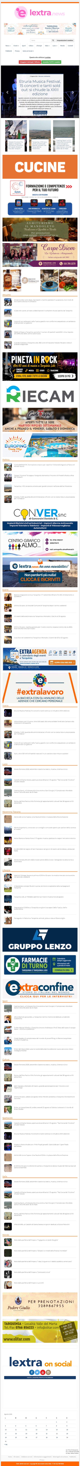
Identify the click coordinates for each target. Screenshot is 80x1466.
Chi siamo (16, 1457)
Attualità (6, 295)
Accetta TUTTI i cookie (51, 62)
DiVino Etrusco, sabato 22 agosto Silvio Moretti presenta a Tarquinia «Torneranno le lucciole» (44, 1097)
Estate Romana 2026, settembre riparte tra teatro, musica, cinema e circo (63, 144)
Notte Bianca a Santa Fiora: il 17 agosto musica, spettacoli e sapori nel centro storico (45, 838)
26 (26, 1437)
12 (26, 1430)
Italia (46, 46)
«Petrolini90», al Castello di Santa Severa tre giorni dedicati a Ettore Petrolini (41, 1224)
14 (46, 1430)
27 (36, 1437)
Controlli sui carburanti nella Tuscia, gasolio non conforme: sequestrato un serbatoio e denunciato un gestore (44, 322)
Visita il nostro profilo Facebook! (40, 1377)
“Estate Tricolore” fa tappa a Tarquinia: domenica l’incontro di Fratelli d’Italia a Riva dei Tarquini (44, 476)
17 (5, 1434)
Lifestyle (39, 46)
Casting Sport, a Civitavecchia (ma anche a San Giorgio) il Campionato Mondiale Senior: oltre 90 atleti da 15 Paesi (16, 145)
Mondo (62, 46)
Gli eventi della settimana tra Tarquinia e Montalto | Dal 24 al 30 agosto (40, 616)
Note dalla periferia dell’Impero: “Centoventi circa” (32, 1272)
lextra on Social (28, 51)
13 (36, 1430)
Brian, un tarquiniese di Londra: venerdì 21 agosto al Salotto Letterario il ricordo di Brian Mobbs (43, 1108)
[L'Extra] (40, 12)
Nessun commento (44, 70)
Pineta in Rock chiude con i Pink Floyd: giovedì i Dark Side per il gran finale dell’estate (41, 1145)
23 (67, 1434)
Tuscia (5, 705)
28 (46, 1437)
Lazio (54, 46)
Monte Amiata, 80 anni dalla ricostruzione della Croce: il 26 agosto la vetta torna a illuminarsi (44, 860)
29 (57, 1437)
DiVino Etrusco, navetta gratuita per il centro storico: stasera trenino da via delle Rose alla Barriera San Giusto (43, 628)
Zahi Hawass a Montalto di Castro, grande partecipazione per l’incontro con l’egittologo (41, 1087)
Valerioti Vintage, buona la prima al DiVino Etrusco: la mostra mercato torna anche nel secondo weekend (44, 876)
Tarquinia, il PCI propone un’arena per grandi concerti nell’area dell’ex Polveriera (43, 486)
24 (5, 1437)
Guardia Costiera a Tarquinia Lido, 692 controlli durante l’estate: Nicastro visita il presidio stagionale (43, 343)
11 (16, 1430)
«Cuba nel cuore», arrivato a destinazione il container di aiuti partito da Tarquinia (43, 311)
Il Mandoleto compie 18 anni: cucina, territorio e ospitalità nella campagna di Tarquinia (42, 887)
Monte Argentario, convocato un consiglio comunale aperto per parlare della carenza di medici (45, 828)
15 (57, 1430)
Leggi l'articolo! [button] (40, 112)
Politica (5, 459)
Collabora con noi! (26, 1457)
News (7, 46)
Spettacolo (7, 1118)
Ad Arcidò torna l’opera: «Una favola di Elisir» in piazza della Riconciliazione (41, 817)
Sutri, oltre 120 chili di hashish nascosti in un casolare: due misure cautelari (41, 754)
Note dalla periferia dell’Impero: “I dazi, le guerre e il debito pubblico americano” (43, 1261)
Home (10, 1457)
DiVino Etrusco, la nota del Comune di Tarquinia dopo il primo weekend (40, 606)
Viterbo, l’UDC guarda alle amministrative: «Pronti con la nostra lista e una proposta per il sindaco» (44, 497)
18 (16, 1434)
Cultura (31, 46)
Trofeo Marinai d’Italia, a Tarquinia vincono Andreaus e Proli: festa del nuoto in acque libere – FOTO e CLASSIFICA (44, 1028)
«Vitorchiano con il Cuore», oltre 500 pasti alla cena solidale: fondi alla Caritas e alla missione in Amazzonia (44, 722)
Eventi (16, 46)
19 (26, 1434)
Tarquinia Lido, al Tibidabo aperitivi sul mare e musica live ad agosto (39, 897)
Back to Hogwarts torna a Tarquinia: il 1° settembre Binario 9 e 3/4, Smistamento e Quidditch (44, 595)
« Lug (5, 1444)
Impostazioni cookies (65, 40)
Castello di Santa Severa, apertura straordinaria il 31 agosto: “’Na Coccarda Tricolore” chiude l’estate (44, 780)
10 (5, 1430)
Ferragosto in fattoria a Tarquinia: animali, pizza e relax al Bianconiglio (39, 918)
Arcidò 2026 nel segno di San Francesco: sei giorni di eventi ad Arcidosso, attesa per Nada (44, 850)
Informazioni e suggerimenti (42, 1457)
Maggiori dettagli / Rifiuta (30, 62)
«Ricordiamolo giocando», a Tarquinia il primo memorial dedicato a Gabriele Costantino (41, 1017)
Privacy (17, 51)
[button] (7, 92)
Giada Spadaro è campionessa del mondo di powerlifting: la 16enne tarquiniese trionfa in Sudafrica (42, 1039)
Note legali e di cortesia (60, 1457)
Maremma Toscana (11, 812)
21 (46, 1434)
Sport (24, 46)
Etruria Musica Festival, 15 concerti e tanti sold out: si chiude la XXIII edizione (41, 711)
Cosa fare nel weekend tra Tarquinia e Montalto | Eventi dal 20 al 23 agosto (41, 638)
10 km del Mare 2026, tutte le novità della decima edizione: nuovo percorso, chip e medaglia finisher (43, 1050)
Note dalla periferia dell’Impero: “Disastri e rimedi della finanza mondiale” (40, 1251)
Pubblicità (9, 51)
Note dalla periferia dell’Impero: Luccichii (29, 1283)
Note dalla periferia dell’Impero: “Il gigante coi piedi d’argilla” (36, 1240)
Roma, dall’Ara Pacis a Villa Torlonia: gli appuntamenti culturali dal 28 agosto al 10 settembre (40, 145)
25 (16, 1437)
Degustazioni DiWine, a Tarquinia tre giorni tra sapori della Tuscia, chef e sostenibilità (40, 908)
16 (67, 1430)
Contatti (70, 46)
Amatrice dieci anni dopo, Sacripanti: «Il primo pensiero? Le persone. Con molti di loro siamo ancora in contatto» (40, 85)
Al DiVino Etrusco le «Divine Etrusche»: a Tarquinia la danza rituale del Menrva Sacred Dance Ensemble (45, 1166)
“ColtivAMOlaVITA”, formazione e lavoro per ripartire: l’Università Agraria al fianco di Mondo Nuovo (44, 465)
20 (36, 1434)
